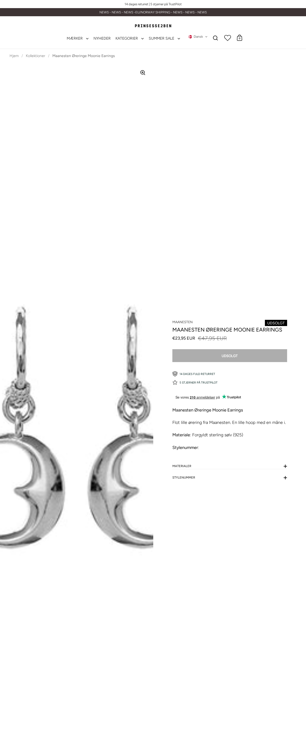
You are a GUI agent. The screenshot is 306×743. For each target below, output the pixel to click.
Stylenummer (183, 477)
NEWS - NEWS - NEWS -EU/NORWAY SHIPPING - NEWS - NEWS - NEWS (153, 12)
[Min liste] (227, 38)
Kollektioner (35, 55)
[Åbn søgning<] (215, 37)
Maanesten (182, 322)
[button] (198, 37)
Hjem (14, 55)
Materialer (181, 466)
